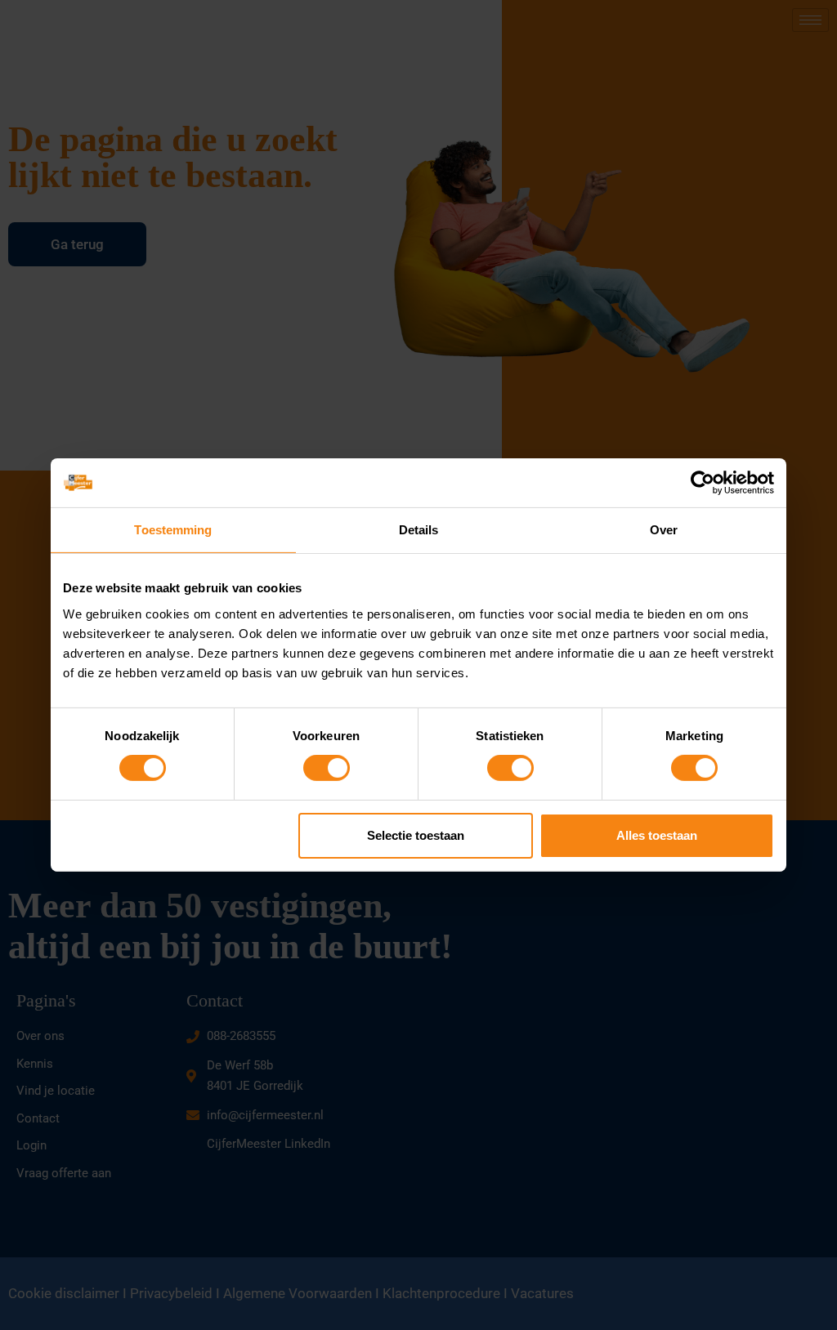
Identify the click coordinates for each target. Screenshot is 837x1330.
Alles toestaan (656, 835)
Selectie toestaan (415, 835)
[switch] (326, 768)
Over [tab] (664, 530)
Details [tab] (419, 530)
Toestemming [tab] (173, 530)
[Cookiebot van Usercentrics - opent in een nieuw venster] (702, 483)
